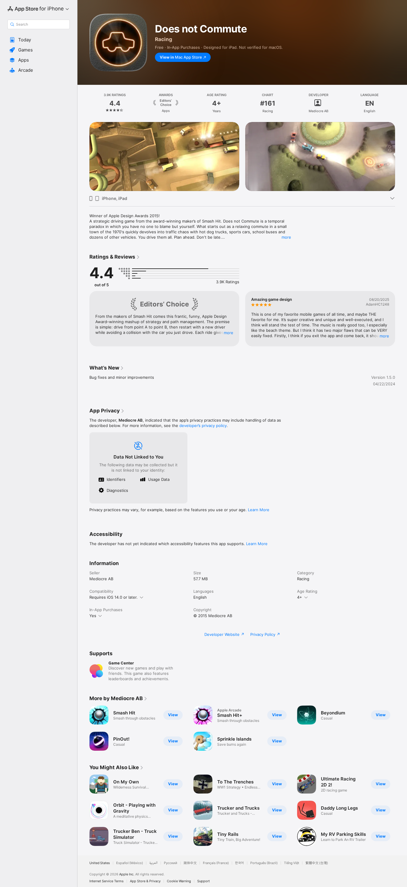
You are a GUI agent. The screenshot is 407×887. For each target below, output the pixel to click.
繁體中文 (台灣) (316, 863)
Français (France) (216, 863)
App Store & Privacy (145, 881)
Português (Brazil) (264, 863)
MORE (228, 332)
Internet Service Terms (106, 881)
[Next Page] (401, 103)
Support (203, 881)
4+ (299, 597)
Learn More (258, 509)
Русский (170, 863)
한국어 (239, 863)
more (286, 237)
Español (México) (129, 863)
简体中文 (190, 863)
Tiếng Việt (291, 863)
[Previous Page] (83, 103)
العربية (153, 863)
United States (99, 863)
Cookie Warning (179, 881)
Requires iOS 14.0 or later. (113, 597)
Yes (92, 615)
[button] (38, 39)
